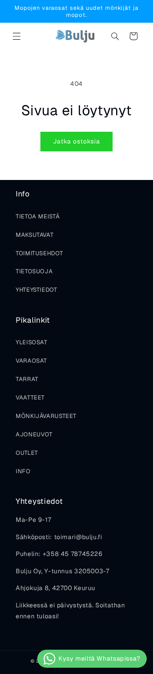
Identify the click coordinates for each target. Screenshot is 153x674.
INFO (23, 471)
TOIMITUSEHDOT (39, 253)
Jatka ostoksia (76, 141)
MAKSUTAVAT (34, 234)
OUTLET (27, 452)
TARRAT (27, 379)
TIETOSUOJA (34, 271)
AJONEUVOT (34, 434)
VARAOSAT (31, 360)
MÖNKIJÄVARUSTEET (46, 416)
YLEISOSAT (31, 342)
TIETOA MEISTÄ (38, 216)
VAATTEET (30, 397)
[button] (16, 36)
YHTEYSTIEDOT (36, 289)
